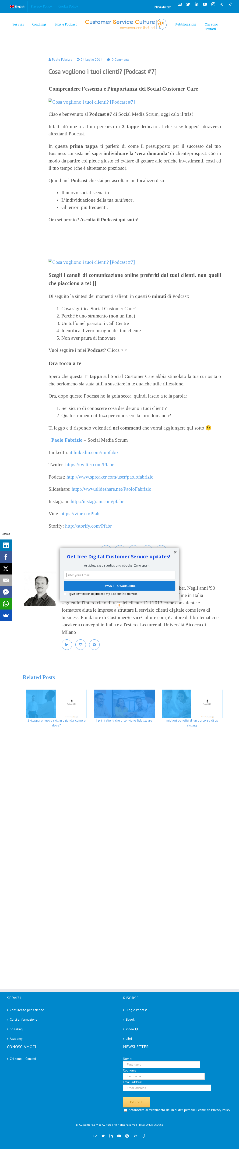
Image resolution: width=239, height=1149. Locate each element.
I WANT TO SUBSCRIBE (119, 586)
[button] (118, 556)
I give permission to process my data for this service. (102, 594)
